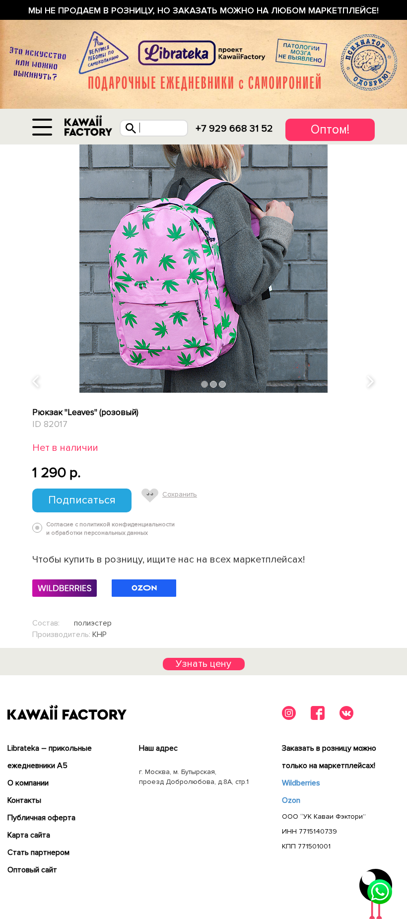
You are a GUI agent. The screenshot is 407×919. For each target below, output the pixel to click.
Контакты (24, 800)
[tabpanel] (203, 268)
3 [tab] (222, 384)
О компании (28, 783)
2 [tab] (213, 384)
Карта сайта (28, 835)
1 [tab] (204, 384)
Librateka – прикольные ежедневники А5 (49, 757)
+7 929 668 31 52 (234, 129)
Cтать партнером (38, 852)
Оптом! (330, 129)
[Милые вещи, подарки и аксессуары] (88, 126)
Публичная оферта (41, 818)
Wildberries (301, 783)
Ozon (291, 800)
